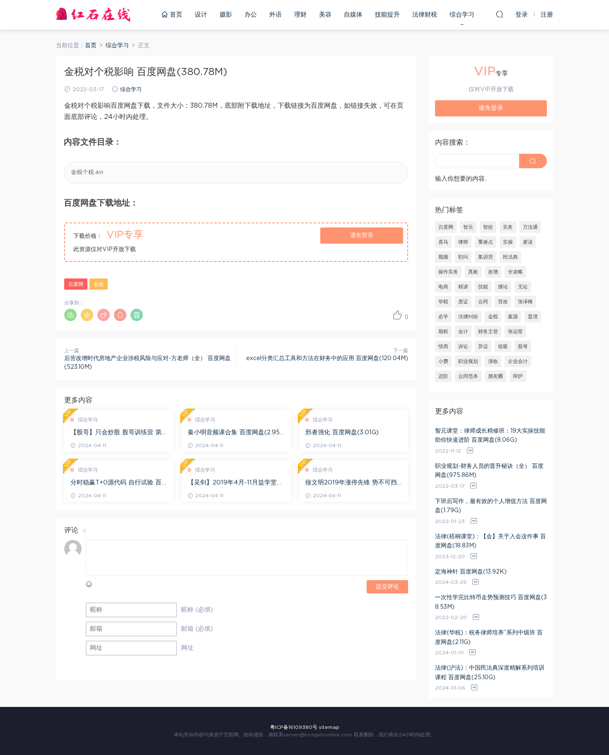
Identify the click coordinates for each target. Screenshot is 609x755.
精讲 (463, 286)
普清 (533, 316)
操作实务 (448, 271)
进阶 (443, 376)
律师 (463, 242)
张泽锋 (525, 301)
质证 (463, 301)
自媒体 (353, 15)
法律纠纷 (468, 316)
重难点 (485, 242)
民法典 (510, 256)
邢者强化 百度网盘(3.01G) (342, 432)
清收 (493, 361)
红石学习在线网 (93, 14)
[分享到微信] (70, 315)
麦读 (528, 242)
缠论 (503, 286)
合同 (483, 301)
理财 (300, 15)
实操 (508, 242)
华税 (443, 301)
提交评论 (387, 587)
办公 (250, 15)
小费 (443, 361)
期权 (443, 331)
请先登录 (361, 235)
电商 (443, 286)
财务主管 (488, 331)
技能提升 (387, 15)
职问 (463, 256)
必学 (443, 316)
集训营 (485, 256)
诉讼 (463, 346)
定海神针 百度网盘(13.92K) (471, 572)
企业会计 (518, 361)
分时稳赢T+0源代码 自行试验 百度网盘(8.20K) (116, 483)
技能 (483, 286)
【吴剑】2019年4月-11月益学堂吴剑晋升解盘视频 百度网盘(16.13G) (235, 483)
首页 (175, 15)
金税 (99, 284)
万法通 (530, 227)
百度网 (75, 284)
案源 (513, 316)
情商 (443, 346)
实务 (508, 227)
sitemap (329, 727)
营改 (503, 301)
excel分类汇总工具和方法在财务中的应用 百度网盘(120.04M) (327, 358)
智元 (468, 227)
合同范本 (468, 376)
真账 (473, 271)
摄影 (226, 15)
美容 (325, 15)
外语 (275, 15)
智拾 (488, 227)
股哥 (523, 346)
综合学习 (462, 15)
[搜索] (499, 14)
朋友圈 (495, 376)
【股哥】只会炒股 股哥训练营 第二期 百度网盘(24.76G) (116, 433)
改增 (493, 271)
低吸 (503, 346)
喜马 (443, 242)
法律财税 (424, 15)
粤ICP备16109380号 (293, 727)
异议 (483, 346)
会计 (463, 331)
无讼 (523, 286)
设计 (201, 15)
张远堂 (515, 331)
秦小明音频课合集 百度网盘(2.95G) (234, 433)
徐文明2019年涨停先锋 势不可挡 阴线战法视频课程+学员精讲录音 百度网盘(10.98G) (351, 483)
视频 (443, 256)
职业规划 (468, 361)
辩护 (518, 376)
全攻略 (515, 271)
